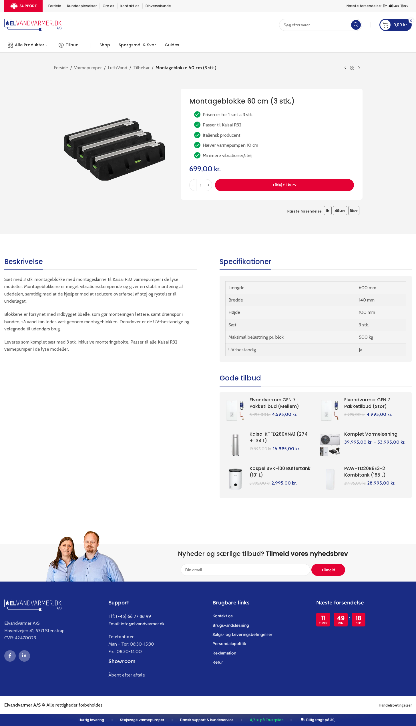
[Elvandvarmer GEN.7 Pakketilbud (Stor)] (330, 411)
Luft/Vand (117, 67)
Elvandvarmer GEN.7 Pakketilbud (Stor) (367, 402)
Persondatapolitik (229, 643)
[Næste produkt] (359, 68)
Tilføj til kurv (284, 185)
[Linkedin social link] (24, 656)
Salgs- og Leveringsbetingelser (242, 634)
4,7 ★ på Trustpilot (266, 719)
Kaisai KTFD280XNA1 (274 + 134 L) (279, 437)
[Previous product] (345, 68)
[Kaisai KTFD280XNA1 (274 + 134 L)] (235, 445)
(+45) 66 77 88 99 (133, 616)
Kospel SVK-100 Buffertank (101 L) (280, 471)
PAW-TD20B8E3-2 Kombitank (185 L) (365, 471)
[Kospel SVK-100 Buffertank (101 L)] (235, 479)
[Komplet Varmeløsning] (330, 445)
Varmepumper (88, 67)
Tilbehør (141, 67)
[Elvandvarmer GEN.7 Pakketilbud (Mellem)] (235, 411)
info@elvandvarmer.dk (142, 623)
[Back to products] (352, 68)
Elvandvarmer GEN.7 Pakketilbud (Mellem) (274, 402)
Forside (61, 67)
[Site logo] (32, 24)
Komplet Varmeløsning (370, 434)
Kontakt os (222, 615)
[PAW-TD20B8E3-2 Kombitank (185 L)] (330, 479)
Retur (217, 662)
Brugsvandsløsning (230, 625)
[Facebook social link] (10, 656)
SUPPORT (28, 5)
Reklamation (224, 653)
